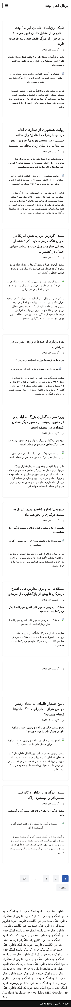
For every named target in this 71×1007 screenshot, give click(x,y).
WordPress (46, 1003)
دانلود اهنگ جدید (54, 911)
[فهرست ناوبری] (6, 5)
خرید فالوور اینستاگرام (16, 916)
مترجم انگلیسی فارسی (32, 920)
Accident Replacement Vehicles (23, 992)
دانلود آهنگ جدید (58, 935)
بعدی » (62, 887)
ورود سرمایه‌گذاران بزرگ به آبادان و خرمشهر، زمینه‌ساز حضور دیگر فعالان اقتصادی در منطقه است (38, 422)
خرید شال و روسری (22, 983)
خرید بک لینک (39, 916)
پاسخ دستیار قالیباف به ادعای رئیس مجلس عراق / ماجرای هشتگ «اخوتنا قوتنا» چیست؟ (38, 709)
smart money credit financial (31, 968)
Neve (66, 1003)
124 (25, 878)
